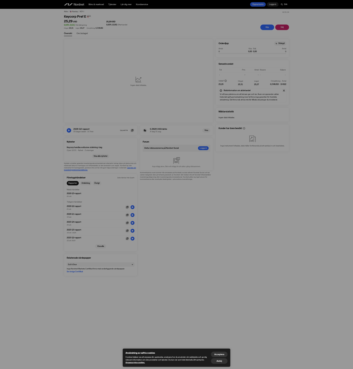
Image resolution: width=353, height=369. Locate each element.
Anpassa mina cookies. (135, 362)
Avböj (219, 361)
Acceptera (219, 354)
